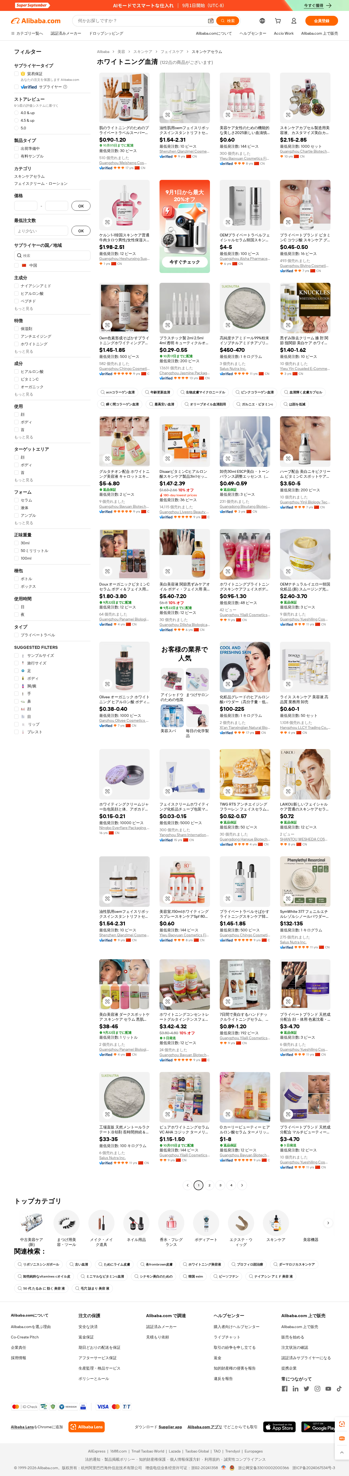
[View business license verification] (223, 1468)
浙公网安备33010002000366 (263, 1468)
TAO (217, 1451)
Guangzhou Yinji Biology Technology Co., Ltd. (305, 502)
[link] (342, 1424)
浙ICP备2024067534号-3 (313, 1468)
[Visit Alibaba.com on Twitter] (306, 1388)
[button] (210, 20)
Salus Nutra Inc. (233, 368)
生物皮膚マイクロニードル (205, 392)
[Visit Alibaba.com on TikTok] (339, 1388)
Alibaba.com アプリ (205, 1427)
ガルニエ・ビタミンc (257, 404)
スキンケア (142, 51)
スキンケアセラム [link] (207, 51)
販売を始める (292, 1337)
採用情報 (18, 1358)
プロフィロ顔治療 (250, 1264)
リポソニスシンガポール (41, 1264)
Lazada (174, 1451)
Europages (254, 1451)
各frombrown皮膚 (159, 1264)
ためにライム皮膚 (117, 1264)
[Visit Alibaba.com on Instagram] (317, 1388)
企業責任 (18, 1347)
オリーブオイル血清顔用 (208, 404)
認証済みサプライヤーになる (306, 1358)
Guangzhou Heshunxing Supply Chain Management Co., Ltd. (124, 258)
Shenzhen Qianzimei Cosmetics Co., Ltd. (185, 151)
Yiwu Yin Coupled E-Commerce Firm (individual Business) (305, 368)
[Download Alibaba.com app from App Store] (279, 1426)
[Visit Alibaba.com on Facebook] (284, 1388)
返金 (217, 1358)
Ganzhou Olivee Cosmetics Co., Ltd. (124, 720)
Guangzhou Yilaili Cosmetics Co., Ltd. (245, 615)
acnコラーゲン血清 (120, 392)
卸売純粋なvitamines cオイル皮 (46, 1276)
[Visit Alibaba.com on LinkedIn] (295, 1388)
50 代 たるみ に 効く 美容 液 (44, 1288)
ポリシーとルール (94, 1378)
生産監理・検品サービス (100, 1368)
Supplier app (170, 1427)
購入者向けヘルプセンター (237, 1326)
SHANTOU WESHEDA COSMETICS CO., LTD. (305, 839)
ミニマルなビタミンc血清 (105, 1276)
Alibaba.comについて (30, 1315)
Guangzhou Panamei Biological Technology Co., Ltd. (124, 619)
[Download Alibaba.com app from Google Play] (319, 1426)
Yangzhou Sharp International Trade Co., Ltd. (185, 835)
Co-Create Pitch (25, 1337)
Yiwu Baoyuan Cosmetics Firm (245, 158)
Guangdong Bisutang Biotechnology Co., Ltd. (245, 506)
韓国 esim (195, 1276)
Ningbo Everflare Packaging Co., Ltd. (124, 827)
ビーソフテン (229, 1276)
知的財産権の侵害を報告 (235, 1368)
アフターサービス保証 (98, 1358)
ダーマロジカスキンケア (297, 1264)
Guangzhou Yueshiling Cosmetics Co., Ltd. (305, 619)
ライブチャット (227, 1337)
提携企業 (289, 1368)
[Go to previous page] (187, 1185)
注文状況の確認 (294, 1347)
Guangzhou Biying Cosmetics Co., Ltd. (305, 265)
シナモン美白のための (156, 1276)
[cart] (279, 21)
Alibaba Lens (22, 1427)
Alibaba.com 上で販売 (299, 1326)
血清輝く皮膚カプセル (306, 392)
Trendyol (232, 1451)
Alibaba (103, 51)
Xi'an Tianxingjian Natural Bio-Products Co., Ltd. (245, 727)
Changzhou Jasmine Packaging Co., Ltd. (185, 373)
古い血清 (81, 1264)
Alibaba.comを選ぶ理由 (31, 1326)
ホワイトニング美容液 (204, 1264)
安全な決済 (88, 1326)
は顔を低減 (297, 404)
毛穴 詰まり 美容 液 (95, 1288)
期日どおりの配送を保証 (100, 1347)
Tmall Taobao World (147, 1451)
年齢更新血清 (160, 392)
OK (81, 206)
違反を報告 (223, 1378)
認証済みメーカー (161, 1326)
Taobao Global (197, 1451)
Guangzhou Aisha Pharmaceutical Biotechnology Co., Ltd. (245, 258)
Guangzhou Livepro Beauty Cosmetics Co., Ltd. (185, 512)
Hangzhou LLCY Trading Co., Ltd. (305, 727)
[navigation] (52, 619)
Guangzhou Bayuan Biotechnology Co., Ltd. (124, 506)
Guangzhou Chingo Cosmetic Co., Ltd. (124, 368)
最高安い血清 (164, 404)
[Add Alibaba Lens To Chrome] (86, 1426)
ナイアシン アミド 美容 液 (273, 1276)
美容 (121, 51)
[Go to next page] (242, 1185)
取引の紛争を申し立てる (235, 1347)
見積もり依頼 (157, 1337)
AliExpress (97, 1451)
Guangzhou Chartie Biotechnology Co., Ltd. (305, 151)
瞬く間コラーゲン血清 (122, 404)
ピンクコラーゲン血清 (257, 392)
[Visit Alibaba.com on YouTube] (328, 1388)
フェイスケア (172, 51)
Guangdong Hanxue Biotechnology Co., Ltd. (245, 839)
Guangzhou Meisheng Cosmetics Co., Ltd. (124, 163)
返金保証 (86, 1337)
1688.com (118, 1451)
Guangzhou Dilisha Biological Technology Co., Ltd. (185, 624)
